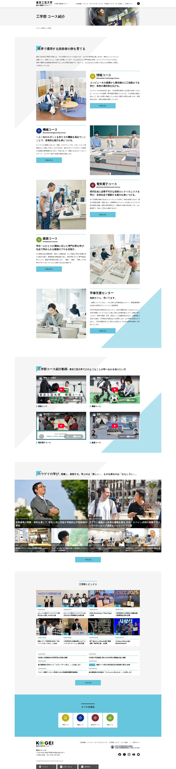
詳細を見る (102, 106)
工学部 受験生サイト (61, 3)
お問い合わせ (67, 767)
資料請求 (87, 767)
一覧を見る (88, 560)
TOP (37, 28)
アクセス (45, 767)
